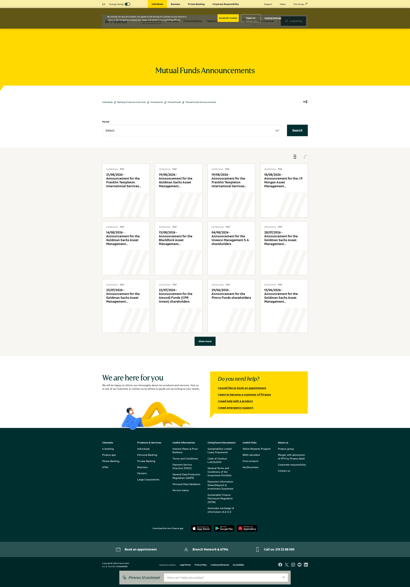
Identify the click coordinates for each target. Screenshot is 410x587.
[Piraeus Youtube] (299, 565)
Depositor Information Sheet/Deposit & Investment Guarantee (220, 485)
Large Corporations (148, 479)
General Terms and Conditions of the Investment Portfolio (219, 471)
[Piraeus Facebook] (280, 565)
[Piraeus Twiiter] (287, 565)
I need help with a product (235, 401)
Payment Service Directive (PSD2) (182, 466)
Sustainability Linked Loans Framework (220, 450)
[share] (305, 102)
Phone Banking (110, 461)
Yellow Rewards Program (257, 448)
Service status (180, 490)
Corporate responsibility (292, 464)
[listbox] (192, 130)
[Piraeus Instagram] (293, 565)
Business (142, 467)
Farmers (142, 473)
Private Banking (146, 461)
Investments (156, 102)
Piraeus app (109, 455)
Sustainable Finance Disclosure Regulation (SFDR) (220, 498)
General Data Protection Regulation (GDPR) (186, 476)
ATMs (105, 467)
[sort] (305, 157)
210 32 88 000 (284, 549)
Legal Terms (185, 565)
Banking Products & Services (131, 102)
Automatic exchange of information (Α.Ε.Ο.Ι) (221, 509)
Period (105, 121)
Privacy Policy (201, 565)
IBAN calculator (251, 455)
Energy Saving (116, 4)
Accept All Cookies (228, 17)
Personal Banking (147, 455)
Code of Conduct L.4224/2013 (217, 460)
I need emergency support (235, 408)
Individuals (107, 102)
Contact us (284, 470)
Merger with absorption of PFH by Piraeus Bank (291, 456)
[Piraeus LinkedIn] (306, 565)
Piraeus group (286, 448)
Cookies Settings (273, 17)
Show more (205, 341)
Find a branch (250, 461)
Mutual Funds (174, 102)
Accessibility (238, 565)
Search (297, 130)
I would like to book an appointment (242, 388)
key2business (250, 467)
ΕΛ (103, 4)
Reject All (250, 17)
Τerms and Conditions (185, 458)
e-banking (108, 448)
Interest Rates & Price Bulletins (185, 450)
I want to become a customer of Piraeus (244, 394)
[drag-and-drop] (295, 157)
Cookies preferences (220, 565)
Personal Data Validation (186, 484)
